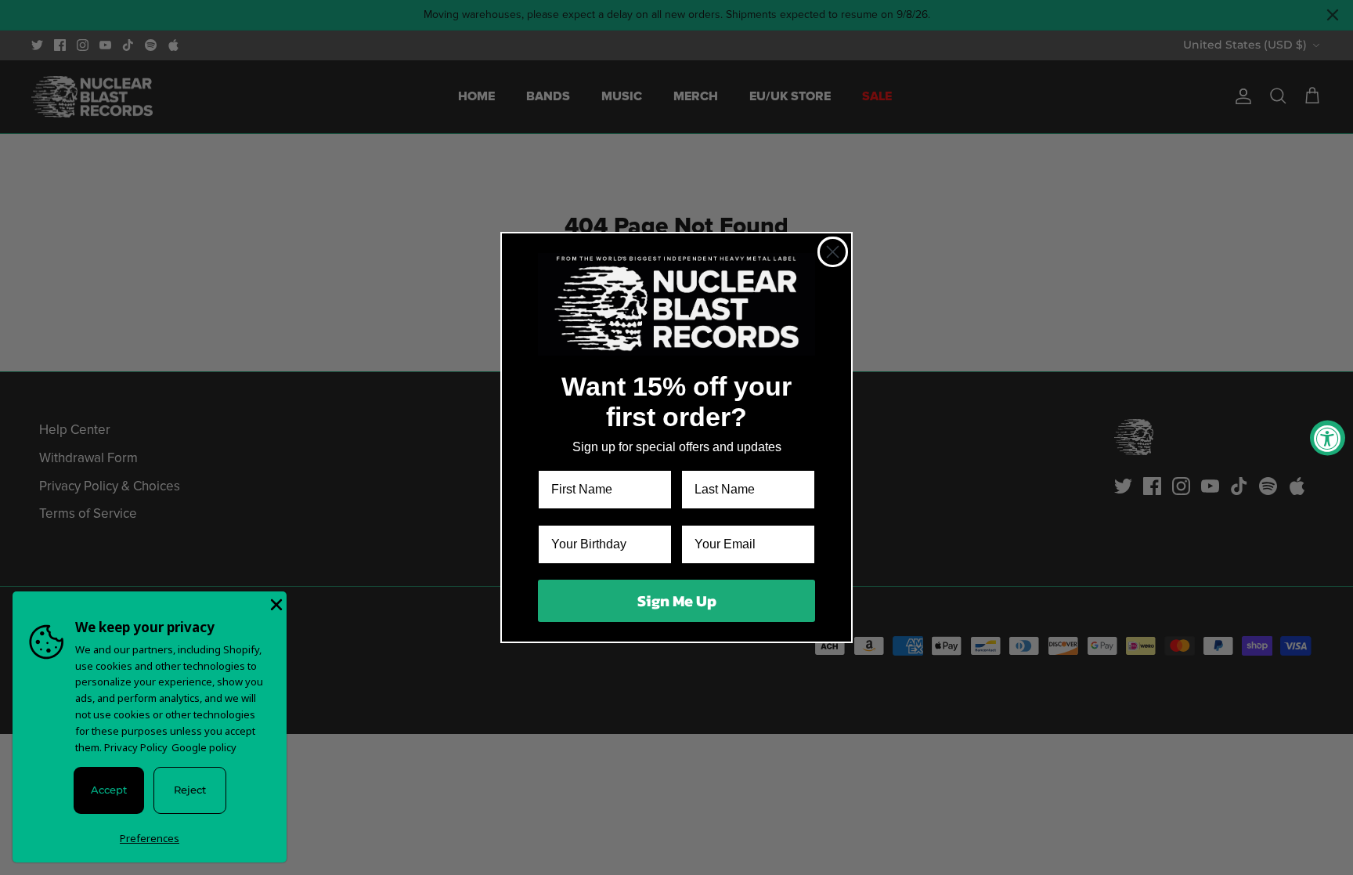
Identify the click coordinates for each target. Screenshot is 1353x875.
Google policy (203, 747)
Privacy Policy (136, 747)
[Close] (275, 603)
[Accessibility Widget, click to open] (1327, 437)
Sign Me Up (676, 601)
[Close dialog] (832, 252)
